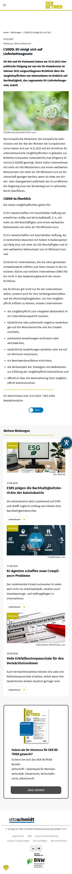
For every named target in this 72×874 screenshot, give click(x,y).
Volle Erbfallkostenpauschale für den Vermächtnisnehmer (36, 653)
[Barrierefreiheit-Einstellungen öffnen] (66, 442)
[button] (6, 868)
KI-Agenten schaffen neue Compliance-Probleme (36, 567)
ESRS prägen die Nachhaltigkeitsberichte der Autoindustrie (36, 482)
